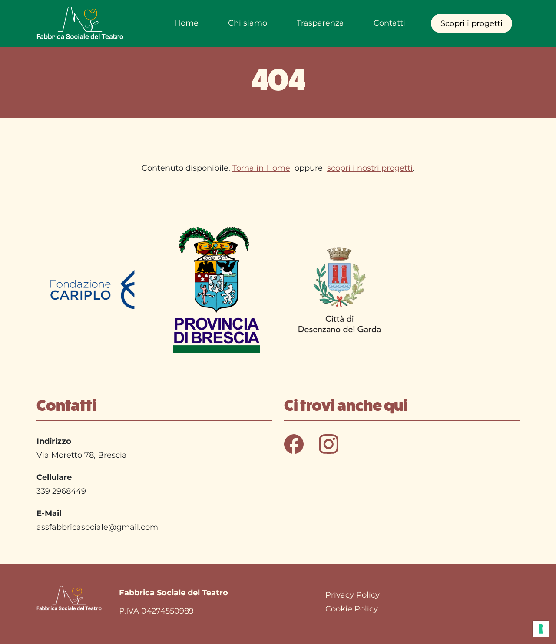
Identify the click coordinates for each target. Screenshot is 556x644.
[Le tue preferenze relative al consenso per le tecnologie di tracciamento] (541, 629)
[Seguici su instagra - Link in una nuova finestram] (328, 443)
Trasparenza (320, 23)
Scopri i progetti (471, 23)
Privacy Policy (352, 595)
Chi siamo (247, 23)
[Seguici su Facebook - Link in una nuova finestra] (295, 443)
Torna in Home (261, 168)
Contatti (389, 23)
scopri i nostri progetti (370, 168)
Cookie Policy (351, 609)
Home (186, 23)
